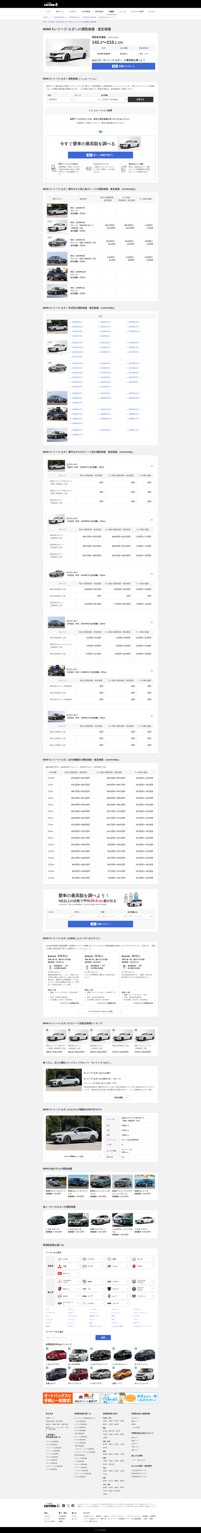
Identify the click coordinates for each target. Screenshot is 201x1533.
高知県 (122, 1481)
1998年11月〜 (106, 419)
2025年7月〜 (105, 327)
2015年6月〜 (105, 368)
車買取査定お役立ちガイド (107, 17)
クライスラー (72, 1316)
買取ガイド (134, 1441)
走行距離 (104, 95)
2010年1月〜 (77, 393)
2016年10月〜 (78, 363)
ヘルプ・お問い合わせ (138, 1460)
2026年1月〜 (134, 322)
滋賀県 (122, 1461)
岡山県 (116, 1471)
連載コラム (134, 1450)
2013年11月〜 (106, 373)
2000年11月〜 (134, 409)
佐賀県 (111, 1487)
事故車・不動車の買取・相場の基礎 (57, 1424)
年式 (49, 95)
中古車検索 (86, 11)
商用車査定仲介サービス (139, 1476)
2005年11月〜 (134, 393)
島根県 (111, 1471)
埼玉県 (118, 1431)
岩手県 (116, 1421)
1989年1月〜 (77, 435)
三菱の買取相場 (79, 1446)
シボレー (71, 1313)
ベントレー (115, 1313)
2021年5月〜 (105, 343)
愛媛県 (116, 1481)
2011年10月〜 (106, 382)
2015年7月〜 (77, 368)
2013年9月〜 (134, 373)
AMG (113, 1316)
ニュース (122, 11)
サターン (136, 1323)
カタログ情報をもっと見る (74, 1156)
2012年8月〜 (105, 377)
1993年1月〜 (77, 430)
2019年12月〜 (78, 347)
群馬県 (122, 1434)
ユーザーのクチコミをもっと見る (100, 1011)
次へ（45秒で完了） (101, 155)
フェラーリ (137, 1309)
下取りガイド (135, 1447)
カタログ (72, 11)
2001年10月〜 (106, 409)
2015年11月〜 (134, 363)
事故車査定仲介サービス (139, 1473)
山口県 (105, 1474)
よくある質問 (135, 1427)
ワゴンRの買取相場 (52, 1457)
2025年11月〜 (78, 327)
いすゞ (48, 1309)
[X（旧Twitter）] (68, 1506)
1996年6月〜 (77, 423)
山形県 (111, 1424)
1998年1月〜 (134, 419)
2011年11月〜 (78, 382)
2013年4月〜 (77, 377)
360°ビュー (60, 11)
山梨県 (105, 1437)
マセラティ (115, 1309)
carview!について (88, 1516)
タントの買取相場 (51, 1460)
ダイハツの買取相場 (80, 1437)
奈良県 (105, 1464)
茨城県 (111, 1434)
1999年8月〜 (134, 414)
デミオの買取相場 (51, 1469)
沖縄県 (105, 1494)
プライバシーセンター (134, 1516)
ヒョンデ (49, 1319)
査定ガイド (134, 1437)
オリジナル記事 (137, 11)
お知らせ (106, 1516)
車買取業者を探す (74, 17)
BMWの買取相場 (79, 1455)
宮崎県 (111, 1491)
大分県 (105, 1491)
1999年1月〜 (77, 419)
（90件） (146, 54)
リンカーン (94, 1313)
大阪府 (105, 1461)
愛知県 (105, 1454)
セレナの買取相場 (51, 1463)
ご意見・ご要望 (148, 1519)
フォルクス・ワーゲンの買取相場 (84, 1452)
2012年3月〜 (134, 377)
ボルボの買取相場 (79, 1477)
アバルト (71, 1326)
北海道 (105, 1421)
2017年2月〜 (77, 357)
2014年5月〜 (77, 373)
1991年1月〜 (105, 430)
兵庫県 (111, 1461)
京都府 (116, 1461)
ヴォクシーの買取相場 (53, 1451)
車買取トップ (47, 17)
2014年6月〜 (134, 368)
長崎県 (116, 1487)
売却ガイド (134, 1444)
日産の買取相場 (79, 1433)
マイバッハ (72, 1319)
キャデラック (51, 1313)
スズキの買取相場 (79, 1430)
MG (91, 1323)
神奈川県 (111, 1431)
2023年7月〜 (77, 336)
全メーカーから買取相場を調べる (84, 1418)
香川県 (111, 1481)
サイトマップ (112, 1519)
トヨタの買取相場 (79, 1421)
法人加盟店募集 (136, 1519)
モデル (76, 912)
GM (112, 1319)
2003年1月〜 (77, 409)
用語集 (133, 1424)
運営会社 (99, 1516)
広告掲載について (123, 1519)
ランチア (114, 1323)
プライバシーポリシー (118, 1516)
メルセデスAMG (117, 1326)
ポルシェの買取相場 (80, 1464)
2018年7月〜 (105, 352)
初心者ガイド (135, 1418)
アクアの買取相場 (51, 1444)
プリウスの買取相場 (52, 1441)
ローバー (71, 1323)
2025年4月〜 (134, 327)
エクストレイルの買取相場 (54, 1466)
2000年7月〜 (77, 414)
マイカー (152, 11)
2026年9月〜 (77, 322)
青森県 (111, 1421)
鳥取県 (105, 1471)
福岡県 (105, 1487)
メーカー (51, 912)
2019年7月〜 (105, 347)
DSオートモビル (96, 1326)
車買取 (111, 11)
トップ (48, 11)
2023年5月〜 (105, 336)
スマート (71, 1309)
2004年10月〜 (135, 398)
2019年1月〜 (134, 347)
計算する (140, 99)
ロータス (136, 1316)
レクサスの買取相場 (80, 1424)
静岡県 (116, 1454)
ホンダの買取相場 (79, 1427)
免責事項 (153, 1516)
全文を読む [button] (119, 1097)
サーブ (92, 1319)
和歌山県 (111, 1464)
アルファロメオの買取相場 (82, 1473)
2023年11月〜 (134, 331)
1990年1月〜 (134, 430)
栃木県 (116, 1434)
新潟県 (105, 1444)
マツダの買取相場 (79, 1440)
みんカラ (74, 1519)
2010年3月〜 (105, 387)
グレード (77, 95)
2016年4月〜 (105, 363)
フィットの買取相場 (52, 1454)
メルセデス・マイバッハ (142, 1326)
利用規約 (145, 1516)
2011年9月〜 (134, 382)
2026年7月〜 (105, 322)
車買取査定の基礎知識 (89, 17)
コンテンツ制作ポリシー (91, 1519)
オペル (48, 1323)
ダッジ (48, 1316)
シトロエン (94, 1309)
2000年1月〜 (105, 414)
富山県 (116, 1444)
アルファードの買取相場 (53, 1448)
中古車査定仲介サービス (139, 1470)
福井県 (105, 1447)
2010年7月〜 (77, 387)
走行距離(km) (133, 912)
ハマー (135, 1319)
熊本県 (122, 1487)
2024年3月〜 (105, 331)
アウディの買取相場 (80, 1458)
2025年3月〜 (77, 331)
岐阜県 (111, 1454)
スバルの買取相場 (79, 1443)
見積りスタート (124, 66)
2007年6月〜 (105, 393)
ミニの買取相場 (79, 1461)
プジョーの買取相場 (80, 1467)
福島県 (116, 1424)
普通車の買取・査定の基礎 (54, 1421)
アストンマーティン (140, 1313)
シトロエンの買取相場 (81, 1470)
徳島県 (105, 1481)
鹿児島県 (117, 1491)
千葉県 (105, 1434)
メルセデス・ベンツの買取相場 (84, 1449)
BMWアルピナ (95, 1316)
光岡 (47, 1326)
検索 (103, 1338)
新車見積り (99, 11)
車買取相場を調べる (60, 17)
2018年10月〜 (78, 352)
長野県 (111, 1444)
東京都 (105, 1431)
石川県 (122, 1444)
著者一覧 (103, 1519)
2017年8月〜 (134, 352)
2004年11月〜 (106, 398)
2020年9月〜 (134, 343)
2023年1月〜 (77, 343)
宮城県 (122, 1421)
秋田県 (105, 1424)
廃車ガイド (134, 1421)
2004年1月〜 (77, 403)
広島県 (122, 1471)
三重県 (122, 1454)
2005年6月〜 (77, 398)
